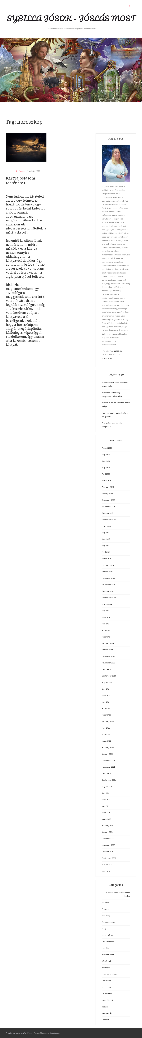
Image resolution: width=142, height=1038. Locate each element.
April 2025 (106, 552)
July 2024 (106, 610)
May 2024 (106, 623)
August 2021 (107, 786)
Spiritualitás (107, 993)
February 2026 (108, 487)
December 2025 (108, 500)
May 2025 (106, 545)
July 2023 (106, 689)
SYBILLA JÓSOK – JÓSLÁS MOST (71, 18)
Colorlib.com (55, 1033)
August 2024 (107, 604)
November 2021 (108, 767)
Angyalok (106, 909)
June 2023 (106, 695)
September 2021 (109, 780)
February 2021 (108, 825)
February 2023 (108, 721)
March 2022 (106, 741)
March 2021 (106, 819)
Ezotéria (105, 948)
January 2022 (107, 754)
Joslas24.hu (107, 358)
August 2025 (107, 526)
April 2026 (106, 474)
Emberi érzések (108, 941)
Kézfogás (106, 967)
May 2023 (106, 702)
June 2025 (106, 539)
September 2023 (109, 676)
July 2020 (106, 871)
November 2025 (108, 506)
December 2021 (108, 760)
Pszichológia (107, 980)
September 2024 (109, 597)
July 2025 (106, 532)
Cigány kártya (107, 935)
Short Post (106, 987)
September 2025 (109, 519)
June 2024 (106, 617)
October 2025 (107, 513)
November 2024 (108, 584)
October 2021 (107, 773)
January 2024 (107, 649)
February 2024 (108, 643)
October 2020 (107, 851)
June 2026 (106, 461)
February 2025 (108, 565)
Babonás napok (108, 922)
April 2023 (106, 708)
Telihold (105, 1007)
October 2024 (107, 591)
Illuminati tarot (108, 954)
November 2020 (108, 845)
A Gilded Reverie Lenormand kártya (118, 894)
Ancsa (22, 171)
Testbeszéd (107, 1013)
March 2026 (106, 480)
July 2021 (106, 793)
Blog (104, 928)
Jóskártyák (106, 961)
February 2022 (108, 747)
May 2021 (106, 806)
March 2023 (106, 715)
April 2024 (106, 630)
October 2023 (107, 669)
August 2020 (107, 864)
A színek (105, 902)
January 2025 (107, 571)
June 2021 (106, 799)
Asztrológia (106, 915)
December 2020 (108, 838)
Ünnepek (105, 1019)
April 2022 (106, 734)
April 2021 (106, 812)
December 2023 (108, 656)
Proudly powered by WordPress (19, 1033)
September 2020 (109, 858)
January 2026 (107, 493)
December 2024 (108, 578)
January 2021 (107, 832)
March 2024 (106, 637)
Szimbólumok (107, 1000)
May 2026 (106, 467)
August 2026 (107, 448)
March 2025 (106, 558)
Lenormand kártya (109, 974)
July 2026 (106, 454)
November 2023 (108, 663)
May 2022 (106, 728)
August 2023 (107, 682)
